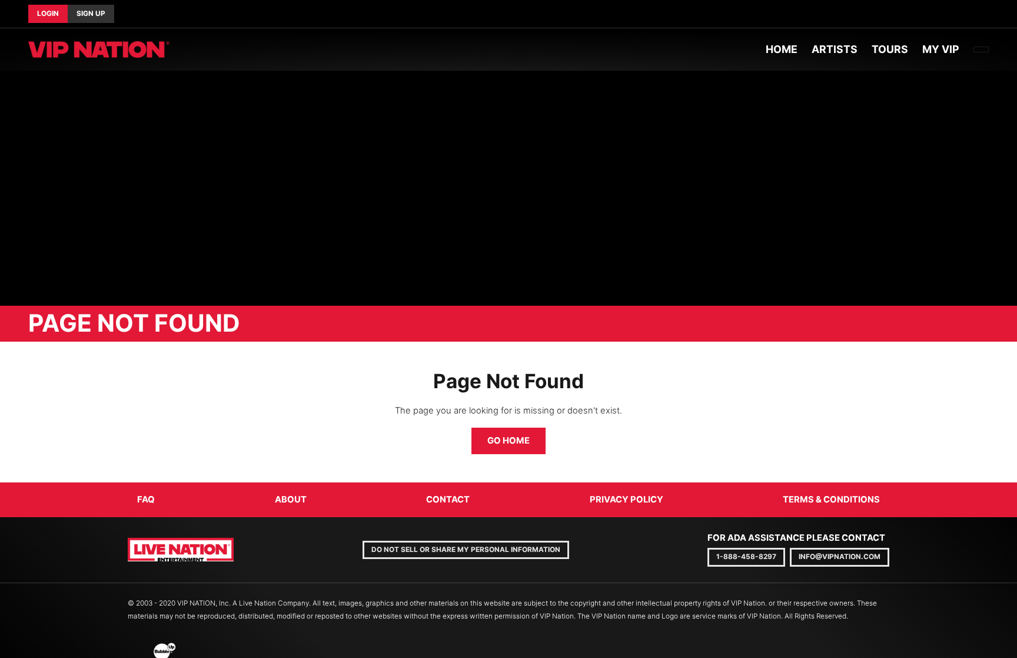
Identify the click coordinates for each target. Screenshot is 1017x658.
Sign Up (91, 13)
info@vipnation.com (839, 557)
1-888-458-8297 (746, 557)
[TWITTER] (979, 14)
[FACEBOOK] (970, 14)
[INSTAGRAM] (988, 14)
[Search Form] (981, 49)
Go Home (508, 440)
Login (48, 13)
